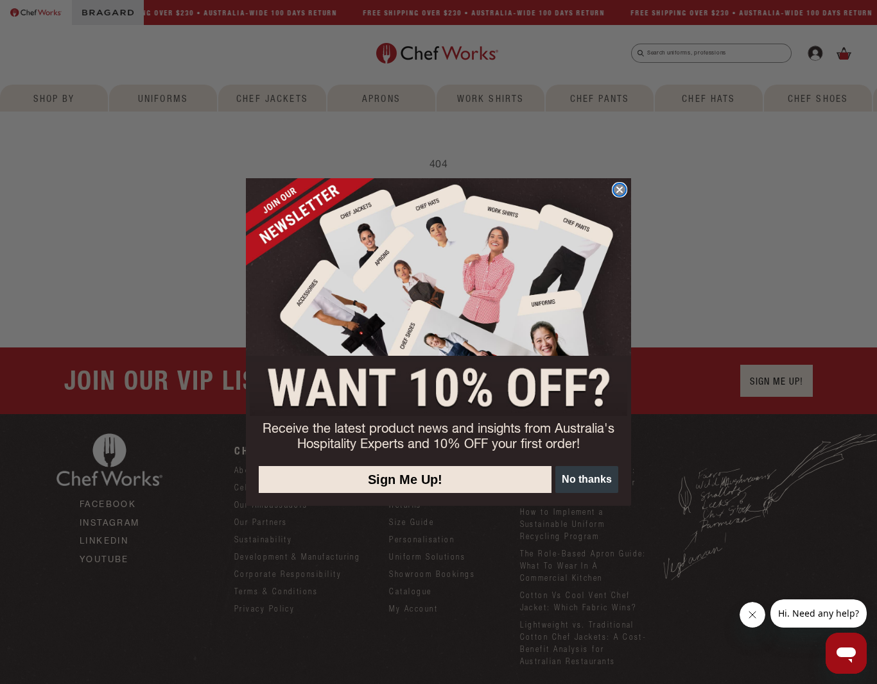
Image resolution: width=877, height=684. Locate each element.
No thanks (587, 479)
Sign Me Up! (405, 479)
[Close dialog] (619, 189)
